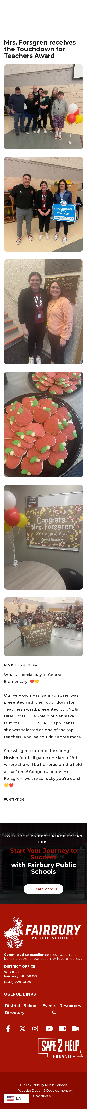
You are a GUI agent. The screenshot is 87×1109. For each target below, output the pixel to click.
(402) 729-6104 (17, 982)
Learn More (43, 889)
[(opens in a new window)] (10, 1028)
